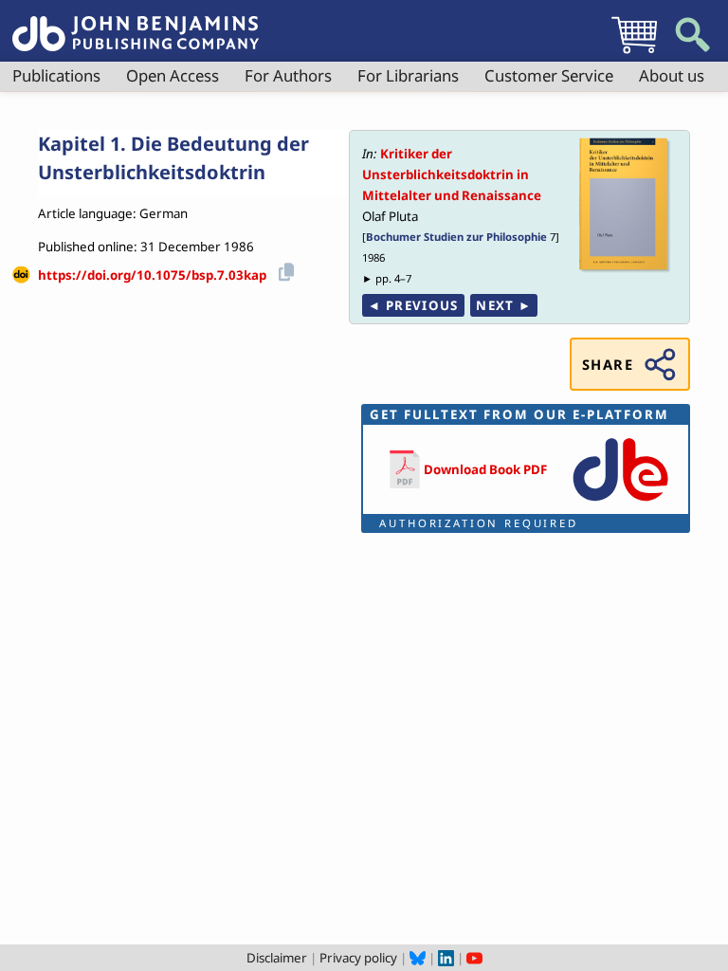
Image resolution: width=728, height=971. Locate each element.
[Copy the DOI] (283, 269)
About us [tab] (671, 75)
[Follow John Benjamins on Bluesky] (418, 957)
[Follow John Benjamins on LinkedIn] (446, 957)
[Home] (135, 22)
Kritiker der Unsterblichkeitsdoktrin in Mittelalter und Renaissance (451, 174)
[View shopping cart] (634, 53)
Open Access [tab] (172, 75)
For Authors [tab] (288, 75)
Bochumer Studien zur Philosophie (456, 236)
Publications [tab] (56, 75)
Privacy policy (358, 957)
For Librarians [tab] (408, 75)
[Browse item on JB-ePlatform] (620, 502)
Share (607, 364)
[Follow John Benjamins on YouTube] (474, 957)
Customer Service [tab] (548, 75)
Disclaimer (276, 957)
